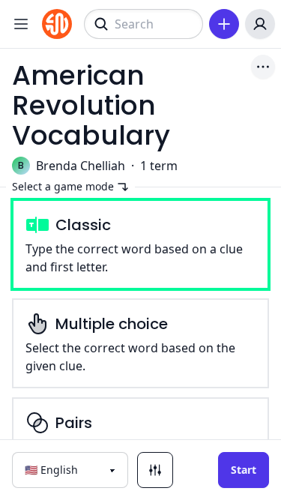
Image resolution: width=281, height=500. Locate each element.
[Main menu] (21, 24)
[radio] (140, 244)
